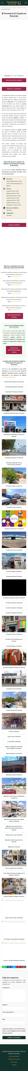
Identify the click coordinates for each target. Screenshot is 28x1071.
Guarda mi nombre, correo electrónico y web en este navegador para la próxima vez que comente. (14, 1031)
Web (3, 1019)
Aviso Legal (14, 1062)
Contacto (14, 1065)
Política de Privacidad (14, 1059)
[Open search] (26, 3)
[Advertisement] (14, 43)
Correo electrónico (8, 1012)
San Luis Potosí (16, 7)
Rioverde (23, 7)
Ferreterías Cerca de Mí (6, 7)
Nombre (5, 1005)
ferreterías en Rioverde (8, 377)
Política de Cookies (14, 1056)
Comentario (6, 987)
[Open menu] (2, 3)
